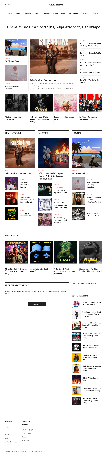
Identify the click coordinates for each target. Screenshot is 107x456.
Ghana (32, 77)
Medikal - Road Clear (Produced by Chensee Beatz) (90, 400)
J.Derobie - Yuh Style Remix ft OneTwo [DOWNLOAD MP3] (16, 271)
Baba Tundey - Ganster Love (43, 80)
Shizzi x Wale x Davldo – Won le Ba (90, 379)
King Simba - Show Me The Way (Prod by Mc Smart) (91, 390)
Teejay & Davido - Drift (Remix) (39, 270)
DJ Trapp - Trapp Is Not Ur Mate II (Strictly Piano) (90, 44)
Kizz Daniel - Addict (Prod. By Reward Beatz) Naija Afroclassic (91, 314)
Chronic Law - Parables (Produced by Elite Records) (90, 270)
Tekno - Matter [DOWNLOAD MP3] (94, 214)
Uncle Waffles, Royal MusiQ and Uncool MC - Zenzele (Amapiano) (60, 223)
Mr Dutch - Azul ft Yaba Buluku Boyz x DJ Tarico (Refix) (39, 119)
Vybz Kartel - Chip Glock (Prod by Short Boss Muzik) (91, 357)
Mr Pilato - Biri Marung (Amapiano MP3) (88, 118)
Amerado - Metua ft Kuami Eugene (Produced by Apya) (91, 325)
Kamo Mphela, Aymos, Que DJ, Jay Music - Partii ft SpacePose (61, 191)
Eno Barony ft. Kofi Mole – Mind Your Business (91, 346)
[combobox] (100, 4)
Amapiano (41, 170)
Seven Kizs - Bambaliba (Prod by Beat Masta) (27, 199)
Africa (7, 114)
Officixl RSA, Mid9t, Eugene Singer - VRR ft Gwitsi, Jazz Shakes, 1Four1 (51, 176)
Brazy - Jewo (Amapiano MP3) (64, 118)
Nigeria (7, 58)
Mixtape (82, 40)
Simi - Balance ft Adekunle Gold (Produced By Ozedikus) (91, 368)
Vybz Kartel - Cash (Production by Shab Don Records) (64, 271)
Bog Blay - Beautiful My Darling (25, 184)
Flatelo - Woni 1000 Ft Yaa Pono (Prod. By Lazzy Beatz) (91, 336)
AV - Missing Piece (12, 61)
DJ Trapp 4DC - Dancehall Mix (26, 214)
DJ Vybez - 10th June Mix (90, 72)
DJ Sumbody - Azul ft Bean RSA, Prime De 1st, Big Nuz (60, 206)
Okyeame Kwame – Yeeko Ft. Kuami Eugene (91, 303)
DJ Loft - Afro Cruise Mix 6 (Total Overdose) (90, 64)
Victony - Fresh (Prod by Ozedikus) (14, 87)
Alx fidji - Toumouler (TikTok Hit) (13, 118)
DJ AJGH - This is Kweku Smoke (89, 81)
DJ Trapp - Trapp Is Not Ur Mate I (90, 54)
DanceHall (8, 266)
